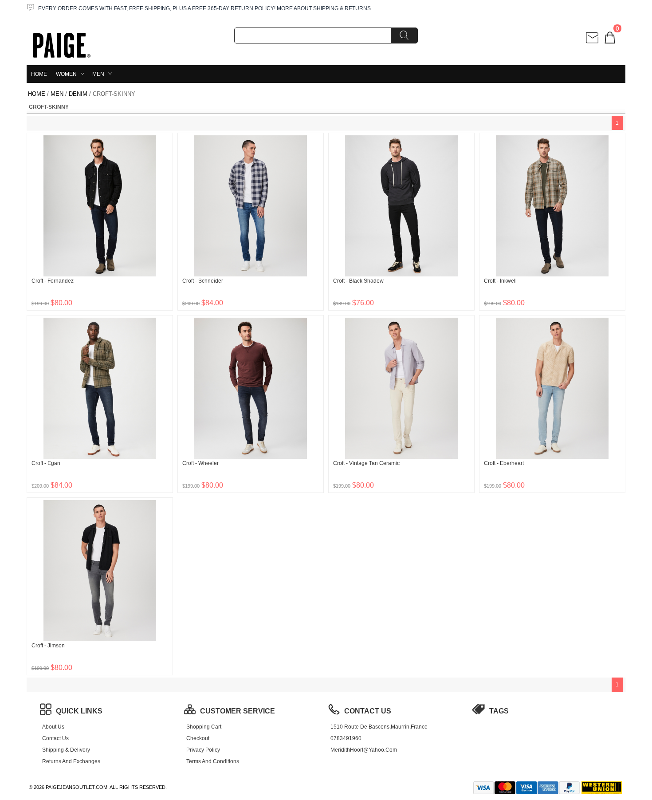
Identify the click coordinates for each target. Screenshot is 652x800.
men (98, 74)
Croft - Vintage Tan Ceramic (366, 463)
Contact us (55, 738)
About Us (53, 727)
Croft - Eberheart (504, 463)
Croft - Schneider (202, 281)
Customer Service (237, 711)
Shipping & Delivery (66, 750)
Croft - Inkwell (500, 281)
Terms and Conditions (212, 761)
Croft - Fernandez (52, 281)
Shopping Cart (203, 727)
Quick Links (79, 711)
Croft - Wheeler (200, 463)
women (66, 74)
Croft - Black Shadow (358, 281)
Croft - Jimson (48, 645)
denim (78, 94)
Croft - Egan (45, 463)
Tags (499, 711)
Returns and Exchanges (71, 761)
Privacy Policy (203, 750)
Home (39, 74)
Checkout (197, 738)
